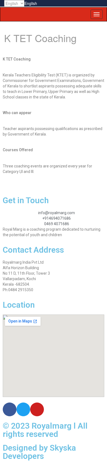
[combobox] (30, 3)
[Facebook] (9, 409)
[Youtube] (37, 409)
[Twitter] (23, 409)
